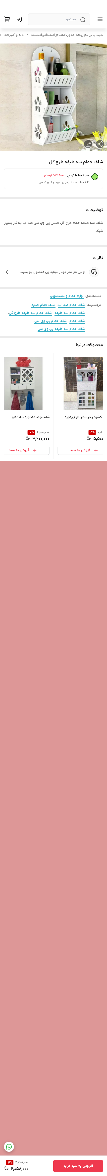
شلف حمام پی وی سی (50, 321)
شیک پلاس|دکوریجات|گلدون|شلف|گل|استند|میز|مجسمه (67, 35)
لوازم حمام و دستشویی (67, 296)
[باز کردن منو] (99, 19)
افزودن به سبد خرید (78, 1165)
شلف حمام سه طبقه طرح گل (30, 313)
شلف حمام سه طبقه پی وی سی (61, 329)
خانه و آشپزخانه (14, 35)
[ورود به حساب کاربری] (20, 19)
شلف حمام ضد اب (71, 305)
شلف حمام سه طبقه (69, 313)
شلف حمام (77, 321)
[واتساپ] (9, 1147)
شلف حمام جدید (43, 305)
